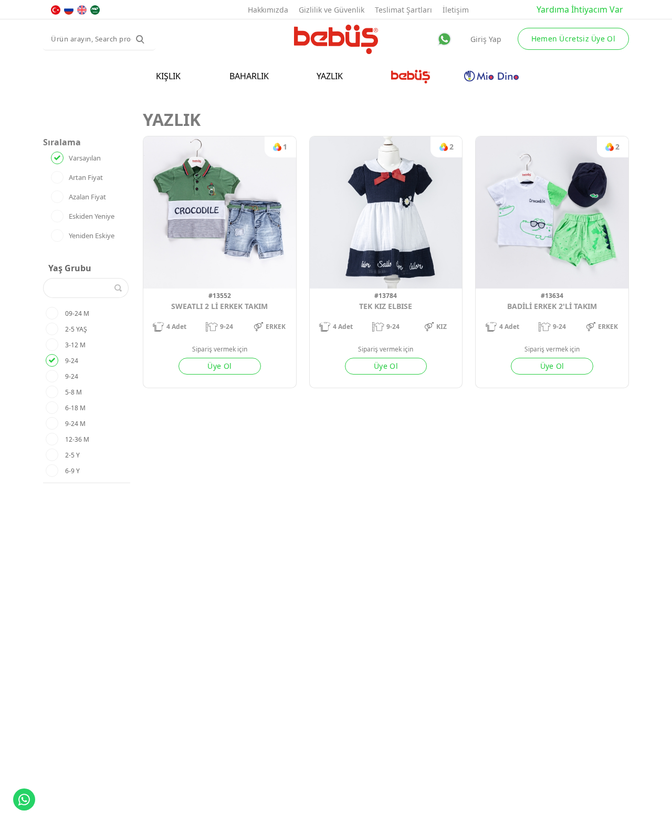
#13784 (385, 295)
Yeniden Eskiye (91, 235)
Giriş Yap (485, 39)
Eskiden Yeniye (91, 216)
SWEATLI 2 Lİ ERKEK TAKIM (219, 306)
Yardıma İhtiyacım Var (580, 9)
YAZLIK (330, 76)
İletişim (456, 10)
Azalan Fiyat (87, 196)
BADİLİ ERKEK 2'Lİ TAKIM (552, 306)
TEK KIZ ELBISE (385, 306)
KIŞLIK (168, 76)
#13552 (219, 295)
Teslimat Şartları (403, 10)
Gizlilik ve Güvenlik (331, 10)
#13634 (552, 295)
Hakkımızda (268, 10)
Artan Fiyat (86, 177)
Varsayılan (85, 158)
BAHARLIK (249, 76)
